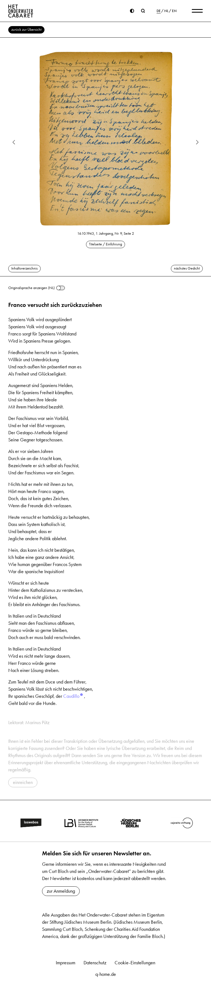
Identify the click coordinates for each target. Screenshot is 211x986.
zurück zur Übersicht (26, 29)
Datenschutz (95, 963)
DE (159, 11)
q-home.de (105, 974)
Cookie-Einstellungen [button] (135, 963)
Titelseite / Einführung (105, 244)
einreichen (23, 782)
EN (174, 11)
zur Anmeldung (61, 891)
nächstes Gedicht (187, 268)
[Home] (20, 11)
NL (166, 11)
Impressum (65, 963)
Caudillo (71, 696)
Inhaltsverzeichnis (24, 268)
